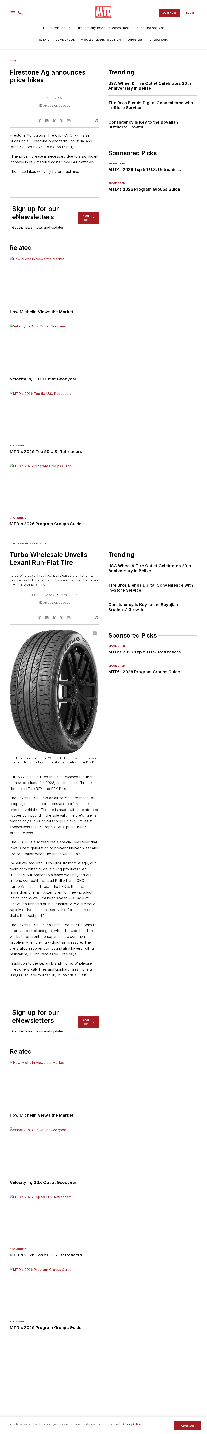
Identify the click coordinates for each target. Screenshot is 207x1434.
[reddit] (61, 121)
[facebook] (40, 121)
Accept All (187, 1425)
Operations (158, 39)
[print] (97, 121)
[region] (103, 1425)
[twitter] (54, 121)
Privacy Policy (132, 1424)
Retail (44, 39)
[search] (20, 13)
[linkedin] (47, 121)
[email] (69, 121)
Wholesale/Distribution (101, 39)
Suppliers (135, 39)
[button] (13, 13)
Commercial (65, 39)
